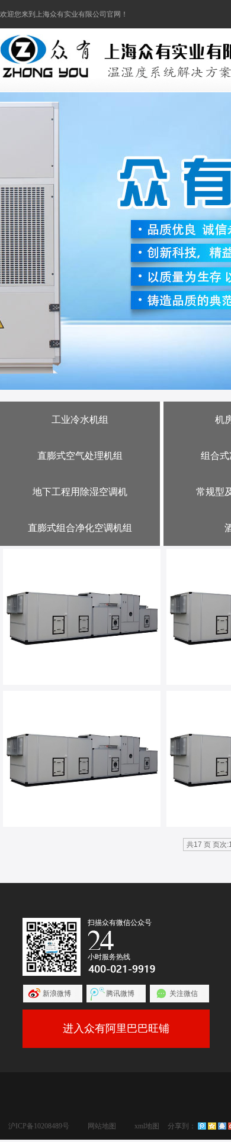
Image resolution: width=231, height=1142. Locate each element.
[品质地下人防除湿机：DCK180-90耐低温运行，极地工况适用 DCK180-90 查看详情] (82, 617)
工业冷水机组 (80, 420)
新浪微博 (57, 993)
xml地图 (146, 1126)
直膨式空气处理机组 (80, 456)
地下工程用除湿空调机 (80, 492)
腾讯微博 (120, 993)
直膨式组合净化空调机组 (80, 528)
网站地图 (102, 1126)
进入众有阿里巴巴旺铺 (116, 1028)
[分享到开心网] (212, 1126)
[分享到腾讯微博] (202, 1126)
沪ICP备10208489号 (38, 1126)
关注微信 (183, 993)
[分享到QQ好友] (222, 1126)
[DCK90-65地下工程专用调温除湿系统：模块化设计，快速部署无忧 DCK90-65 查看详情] (82, 759)
